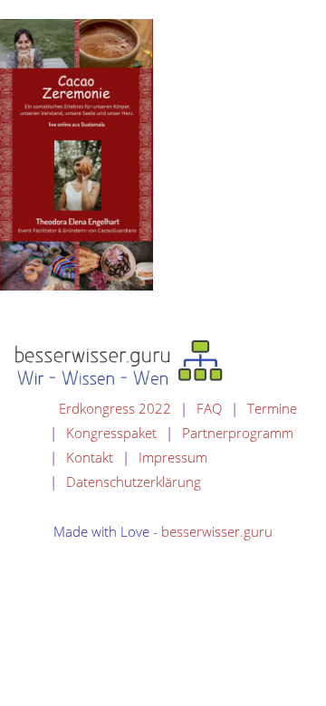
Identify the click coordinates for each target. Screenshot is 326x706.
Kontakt (89, 457)
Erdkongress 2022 (115, 408)
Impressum (173, 457)
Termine (272, 408)
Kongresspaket (111, 433)
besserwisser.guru (217, 531)
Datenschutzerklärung (133, 481)
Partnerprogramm (237, 433)
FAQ (209, 408)
